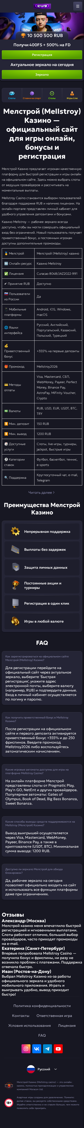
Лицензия (67, 1025)
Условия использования (29, 1025)
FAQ (42, 1035)
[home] (42, 6)
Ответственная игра (54, 1015)
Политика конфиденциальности (42, 1005)
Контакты (20, 1015)
